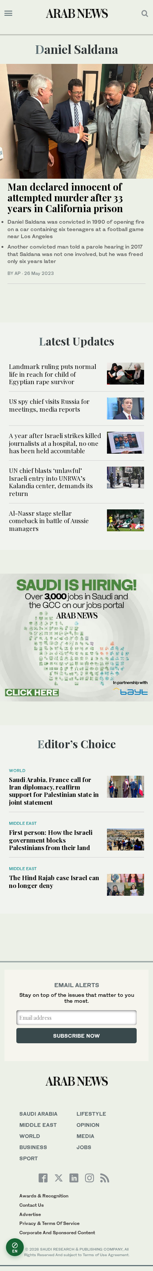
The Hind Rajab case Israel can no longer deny (54, 881)
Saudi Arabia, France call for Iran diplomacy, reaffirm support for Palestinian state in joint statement (54, 790)
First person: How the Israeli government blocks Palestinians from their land (50, 840)
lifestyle (91, 1113)
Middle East (23, 823)
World (17, 770)
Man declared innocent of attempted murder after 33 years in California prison (65, 197)
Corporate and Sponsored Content (57, 1232)
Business (33, 1147)
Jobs (83, 1147)
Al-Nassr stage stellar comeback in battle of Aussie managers (49, 520)
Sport (28, 1158)
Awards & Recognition (43, 1196)
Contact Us (31, 1205)
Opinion (88, 1125)
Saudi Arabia (38, 1113)
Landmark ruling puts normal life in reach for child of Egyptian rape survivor (52, 374)
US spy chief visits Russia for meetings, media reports (49, 405)
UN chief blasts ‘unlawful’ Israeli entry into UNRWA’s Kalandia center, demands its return (51, 481)
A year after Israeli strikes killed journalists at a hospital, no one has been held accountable (55, 443)
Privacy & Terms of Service (49, 1223)
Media (85, 1136)
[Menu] (8, 13)
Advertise (30, 1214)
